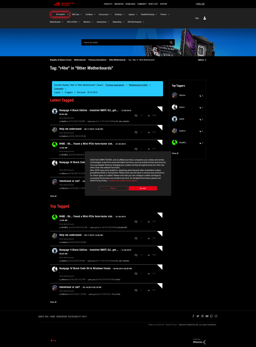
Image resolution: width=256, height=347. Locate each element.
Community (58, 88)
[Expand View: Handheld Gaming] (156, 14)
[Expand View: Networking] (123, 22)
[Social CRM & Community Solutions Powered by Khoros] (199, 341)
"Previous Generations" (114, 85)
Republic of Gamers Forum (60, 60)
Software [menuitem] (89, 14)
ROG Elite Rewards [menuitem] (135, 22)
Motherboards (80, 60)
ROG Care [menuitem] (75, 14)
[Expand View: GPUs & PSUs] (79, 22)
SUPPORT (163, 4)
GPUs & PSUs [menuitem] (72, 22)
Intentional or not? (80, 181)
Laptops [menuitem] (132, 14)
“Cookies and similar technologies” (123, 181)
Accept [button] (143, 188)
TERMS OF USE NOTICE (156, 325)
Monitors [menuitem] (87, 22)
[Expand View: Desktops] (124, 14)
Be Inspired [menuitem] (60, 14)
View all (53, 196)
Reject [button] (113, 188)
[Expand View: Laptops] (136, 14)
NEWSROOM (61, 316)
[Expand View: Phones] (168, 14)
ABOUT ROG (43, 316)
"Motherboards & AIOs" (138, 85)
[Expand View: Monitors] (92, 22)
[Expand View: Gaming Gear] (108, 22)
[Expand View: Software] (94, 14)
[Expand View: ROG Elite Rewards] (143, 22)
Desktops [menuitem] (118, 14)
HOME (52, 316)
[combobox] (128, 42)
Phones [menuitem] (164, 14)
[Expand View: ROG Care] (81, 14)
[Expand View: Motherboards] (62, 22)
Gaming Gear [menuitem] (101, 22)
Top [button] (54, 341)
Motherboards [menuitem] (55, 22)
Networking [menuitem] (117, 22)
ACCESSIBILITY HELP (77, 316)
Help (197, 18)
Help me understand (81, 128)
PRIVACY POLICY (171, 325)
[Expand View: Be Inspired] (67, 14)
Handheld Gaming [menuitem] (147, 14)
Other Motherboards (117, 60)
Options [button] (201, 60)
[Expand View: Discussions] (110, 14)
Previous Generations (97, 60)
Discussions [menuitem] (104, 14)
